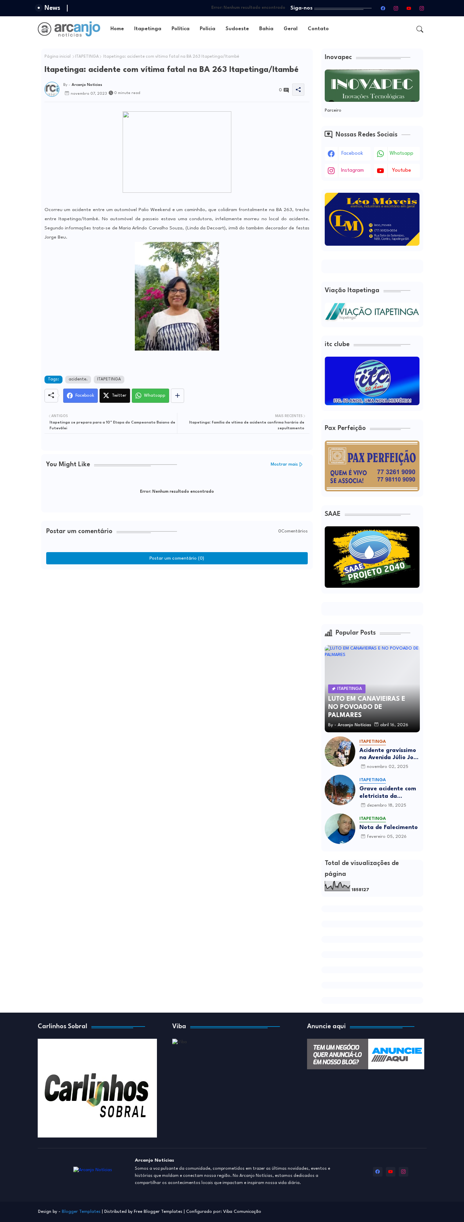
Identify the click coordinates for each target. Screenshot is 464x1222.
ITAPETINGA (87, 57)
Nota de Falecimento (388, 827)
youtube (401, 170)
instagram (352, 170)
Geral (291, 29)
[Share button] (177, 396)
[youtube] (409, 8)
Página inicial (57, 57)
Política (181, 29)
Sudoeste (237, 29)
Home (117, 29)
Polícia (207, 29)
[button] (420, 29)
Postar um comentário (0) (176, 558)
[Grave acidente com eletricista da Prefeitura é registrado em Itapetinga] (340, 790)
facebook (352, 153)
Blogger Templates (81, 1211)
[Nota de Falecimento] (340, 828)
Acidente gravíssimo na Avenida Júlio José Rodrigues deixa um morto (389, 755)
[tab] (117, 29)
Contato (318, 29)
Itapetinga (147, 29)
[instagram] (396, 8)
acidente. (78, 379)
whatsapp (401, 153)
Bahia (266, 29)
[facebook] (383, 8)
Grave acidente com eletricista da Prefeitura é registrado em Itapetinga (387, 793)
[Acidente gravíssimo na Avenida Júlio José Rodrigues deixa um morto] (340, 751)
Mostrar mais (284, 464)
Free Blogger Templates (158, 1211)
